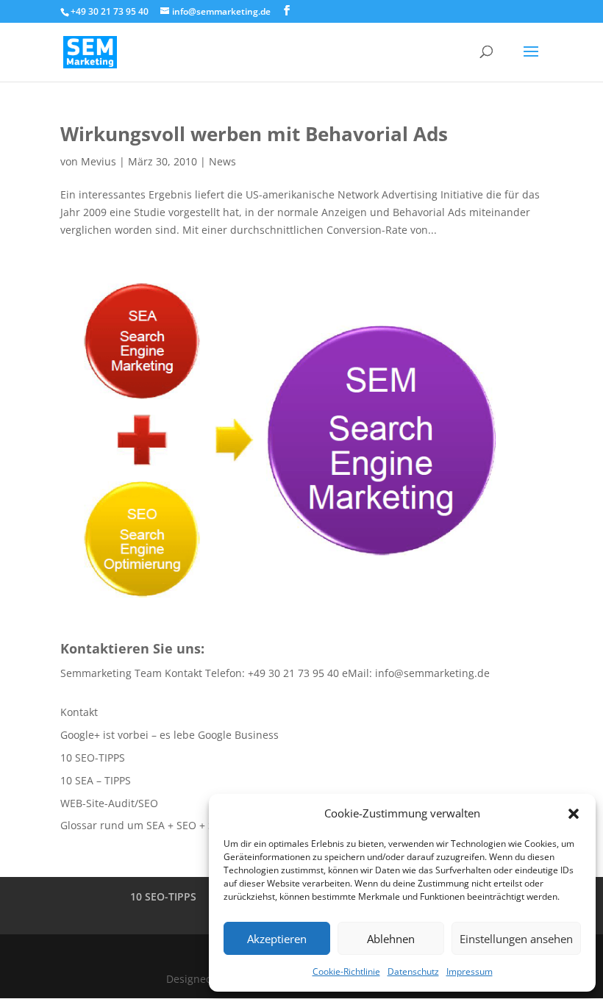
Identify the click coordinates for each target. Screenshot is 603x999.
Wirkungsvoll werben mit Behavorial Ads (254, 134)
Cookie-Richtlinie (346, 971)
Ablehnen (391, 938)
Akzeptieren (277, 938)
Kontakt (79, 712)
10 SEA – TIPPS (95, 780)
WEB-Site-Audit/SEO (109, 803)
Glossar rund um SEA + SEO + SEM (144, 825)
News (222, 161)
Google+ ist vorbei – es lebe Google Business (169, 735)
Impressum (469, 971)
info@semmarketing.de (432, 673)
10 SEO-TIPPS (92, 758)
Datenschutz (413, 971)
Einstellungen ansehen (516, 938)
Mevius (98, 161)
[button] (573, 813)
